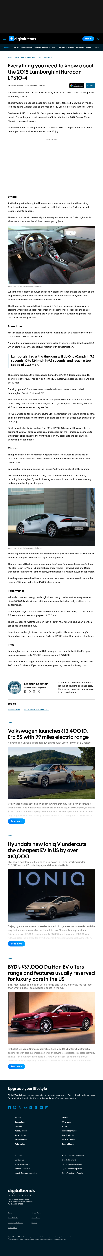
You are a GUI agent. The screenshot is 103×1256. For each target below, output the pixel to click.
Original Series (68, 1144)
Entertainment (21, 1139)
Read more (16, 821)
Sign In (88, 38)
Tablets (65, 1117)
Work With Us (13, 1218)
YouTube (25, 1107)
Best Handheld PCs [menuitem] (84, 47)
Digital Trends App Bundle (72, 1173)
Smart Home (20, 1135)
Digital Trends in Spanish (72, 1168)
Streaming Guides (69, 1131)
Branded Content (69, 1160)
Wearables (66, 1122)
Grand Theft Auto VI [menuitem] (23, 47)
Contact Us (19, 1160)
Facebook (9, 1107)
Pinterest (36, 1107)
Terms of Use (12, 1228)
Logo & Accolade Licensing (26, 1173)
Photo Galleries (14, 709)
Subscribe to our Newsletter (73, 1155)
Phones (18, 1117)
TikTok (30, 1107)
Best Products (67, 1135)
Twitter (20, 1107)
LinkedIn (41, 1107)
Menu (4, 38)
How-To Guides (68, 1139)
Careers (10, 1213)
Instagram (14, 1107)
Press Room (36, 1218)
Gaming (18, 1126)
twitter (39, 691)
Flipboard (46, 1107)
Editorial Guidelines (22, 1168)
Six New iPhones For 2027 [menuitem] (45, 47)
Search (98, 38)
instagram (30, 691)
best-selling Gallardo (22, 106)
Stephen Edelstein (16, 85)
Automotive (20, 1144)
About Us (18, 1155)
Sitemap (34, 1223)
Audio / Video (21, 1131)
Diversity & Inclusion (15, 1223)
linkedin (34, 691)
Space (64, 1126)
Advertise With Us (22, 1164)
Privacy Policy (36, 1213)
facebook (25, 691)
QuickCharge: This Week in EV (36, 709)
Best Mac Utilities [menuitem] (66, 47)
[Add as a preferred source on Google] (76, 85)
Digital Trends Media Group (23, 1239)
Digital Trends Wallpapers (72, 1164)
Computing (20, 1122)
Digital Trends (17, 42)
